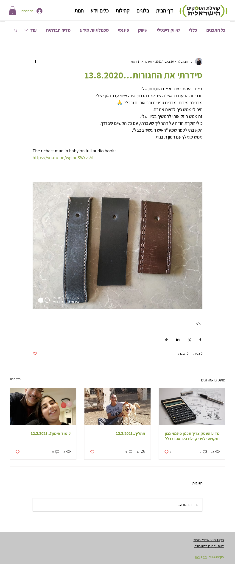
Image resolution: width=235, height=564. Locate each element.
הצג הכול (15, 379)
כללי (193, 30)
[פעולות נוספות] (35, 61)
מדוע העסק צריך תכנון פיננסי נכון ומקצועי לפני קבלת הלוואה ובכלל (192, 436)
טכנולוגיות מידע (94, 30)
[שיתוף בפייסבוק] (200, 339)
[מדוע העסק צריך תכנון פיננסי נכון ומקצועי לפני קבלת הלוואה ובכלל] (192, 406)
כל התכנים (215, 30)
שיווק (143, 30)
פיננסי (123, 30)
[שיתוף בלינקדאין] (178, 339)
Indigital (201, 557)
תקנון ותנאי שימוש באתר (208, 540)
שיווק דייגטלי (168, 30)
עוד (33, 30)
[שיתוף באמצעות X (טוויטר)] (189, 339)
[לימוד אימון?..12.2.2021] (43, 406)
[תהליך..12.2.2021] (117, 406)
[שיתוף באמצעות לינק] (166, 339)
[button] (12, 10)
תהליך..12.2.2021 (130, 433)
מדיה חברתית (58, 30)
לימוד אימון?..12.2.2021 (51, 433)
